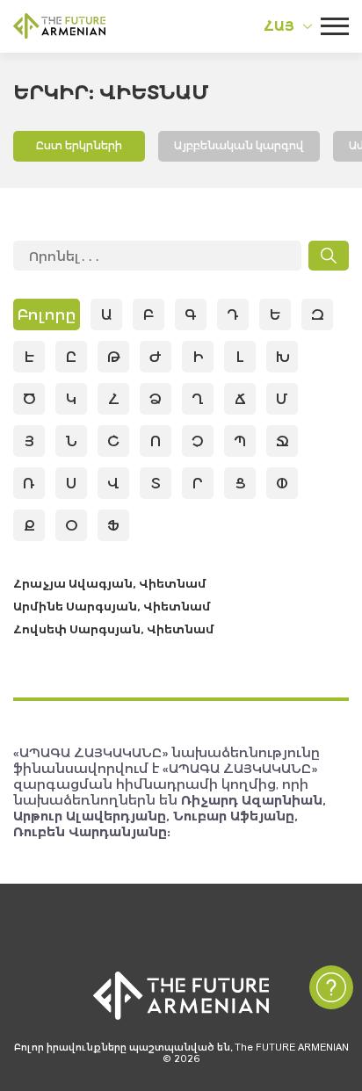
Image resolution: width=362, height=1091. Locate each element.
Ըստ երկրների (79, 145)
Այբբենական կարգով (239, 145)
